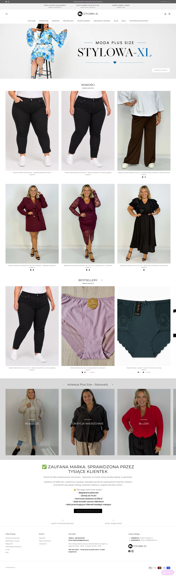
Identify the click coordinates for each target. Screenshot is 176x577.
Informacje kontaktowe (13, 546)
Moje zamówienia (45, 541)
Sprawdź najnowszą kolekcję (88, 511)
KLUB (116, 21)
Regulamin (9, 544)
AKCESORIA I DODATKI (102, 21)
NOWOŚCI (56, 21)
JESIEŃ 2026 (43, 21)
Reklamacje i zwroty (12, 541)
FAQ (7, 552)
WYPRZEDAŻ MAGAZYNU (139, 21)
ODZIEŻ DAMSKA (83, 21)
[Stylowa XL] (88, 13)
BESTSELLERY (68, 21)
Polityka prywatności (13, 538)
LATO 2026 (31, 21)
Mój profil (42, 538)
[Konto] (165, 14)
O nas (7, 549)
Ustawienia (43, 544)
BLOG (124, 21)
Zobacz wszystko (88, 88)
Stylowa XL (12, 567)
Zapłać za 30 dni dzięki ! (88, 1)
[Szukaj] (7, 14)
